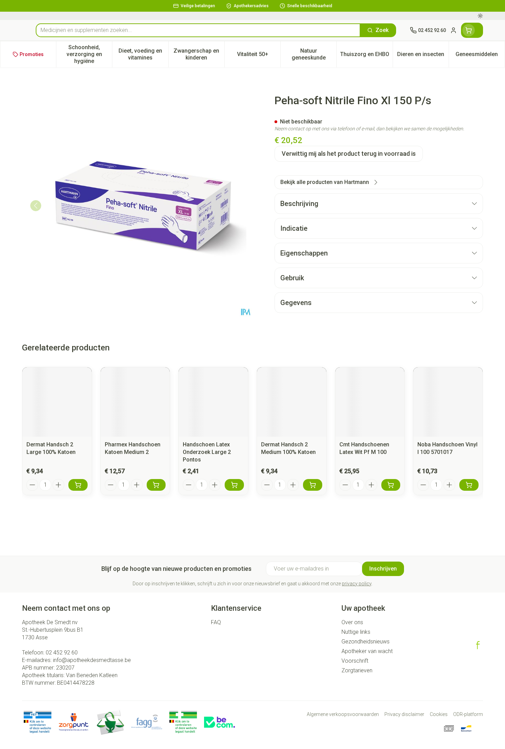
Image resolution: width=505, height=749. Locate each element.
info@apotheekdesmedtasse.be (92, 660)
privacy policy (356, 583)
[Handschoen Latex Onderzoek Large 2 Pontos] (213, 402)
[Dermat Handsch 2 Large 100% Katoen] (57, 402)
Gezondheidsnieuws (365, 641)
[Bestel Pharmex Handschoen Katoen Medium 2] (156, 485)
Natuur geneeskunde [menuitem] (314, 54)
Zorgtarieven (356, 670)
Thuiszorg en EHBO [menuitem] (366, 56)
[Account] (453, 30)
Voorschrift (354, 661)
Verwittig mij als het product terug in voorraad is (349, 153)
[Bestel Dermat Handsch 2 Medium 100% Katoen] (312, 485)
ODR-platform (468, 714)
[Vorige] (35, 205)
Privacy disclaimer (404, 714)
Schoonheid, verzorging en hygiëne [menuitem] (89, 54)
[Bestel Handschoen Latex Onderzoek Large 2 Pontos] (234, 485)
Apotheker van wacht (367, 651)
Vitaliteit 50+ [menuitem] (258, 56)
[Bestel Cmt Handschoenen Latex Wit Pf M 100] (391, 485)
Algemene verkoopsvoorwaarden (343, 714)
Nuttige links (355, 632)
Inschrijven (383, 568)
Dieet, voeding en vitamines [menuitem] (143, 54)
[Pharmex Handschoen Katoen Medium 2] (135, 402)
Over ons (352, 622)
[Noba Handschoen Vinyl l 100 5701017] (448, 402)
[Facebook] (478, 645)
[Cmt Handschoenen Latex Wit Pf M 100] (370, 402)
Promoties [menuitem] (32, 54)
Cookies (439, 714)
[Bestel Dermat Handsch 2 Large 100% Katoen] (78, 485)
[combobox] (198, 30)
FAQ (216, 622)
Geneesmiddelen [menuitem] (480, 56)
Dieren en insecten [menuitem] (423, 56)
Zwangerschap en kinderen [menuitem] (198, 54)
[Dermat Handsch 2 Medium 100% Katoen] (291, 402)
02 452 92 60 (62, 652)
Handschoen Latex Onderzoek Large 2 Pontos (207, 452)
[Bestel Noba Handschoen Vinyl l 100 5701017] (469, 485)
